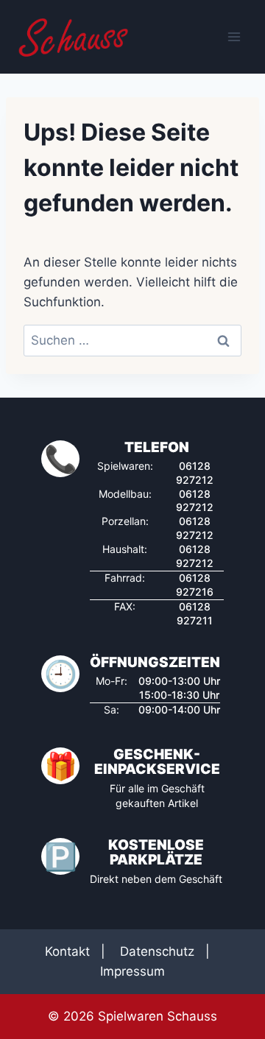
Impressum (132, 971)
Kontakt (67, 951)
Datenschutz (157, 951)
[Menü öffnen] (233, 36)
